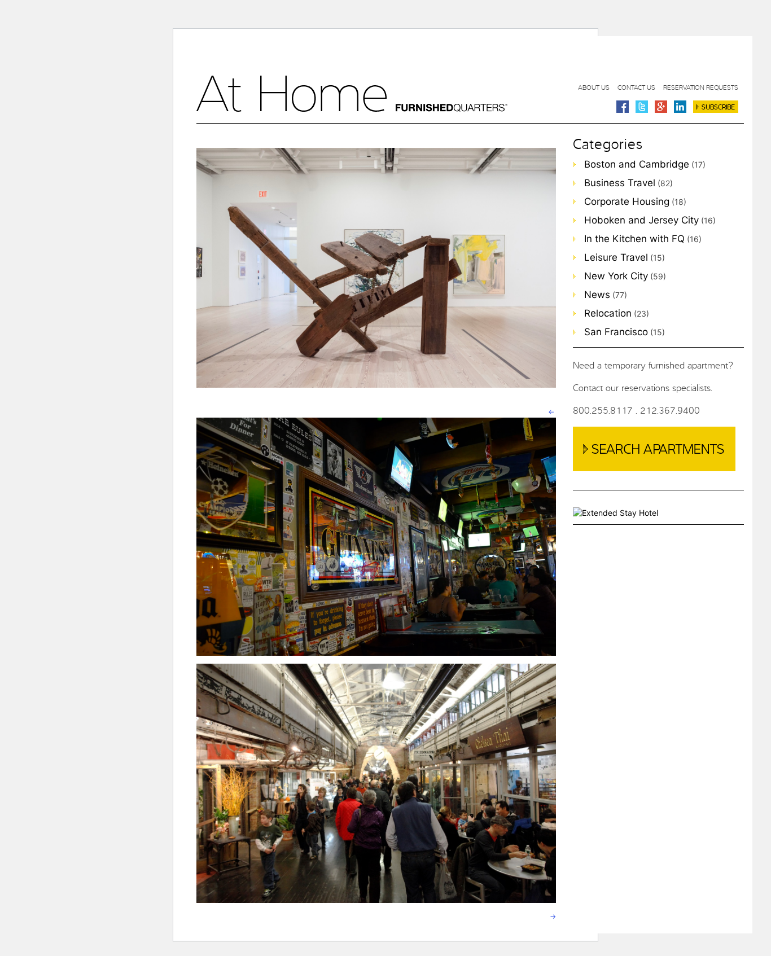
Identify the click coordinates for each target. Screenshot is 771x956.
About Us (594, 86)
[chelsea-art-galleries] (376, 389)
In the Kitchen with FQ (634, 238)
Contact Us (636, 86)
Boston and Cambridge (636, 164)
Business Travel (619, 182)
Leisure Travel (616, 257)
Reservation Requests (700, 86)
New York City (616, 276)
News (597, 294)
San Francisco (616, 331)
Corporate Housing (626, 201)
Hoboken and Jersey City (641, 220)
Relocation (608, 313)
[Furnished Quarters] (351, 108)
